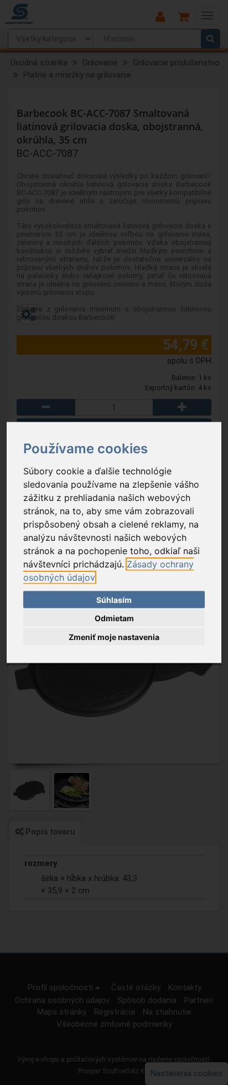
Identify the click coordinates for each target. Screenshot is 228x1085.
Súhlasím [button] (114, 599)
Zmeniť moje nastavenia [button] (114, 636)
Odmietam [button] (114, 618)
